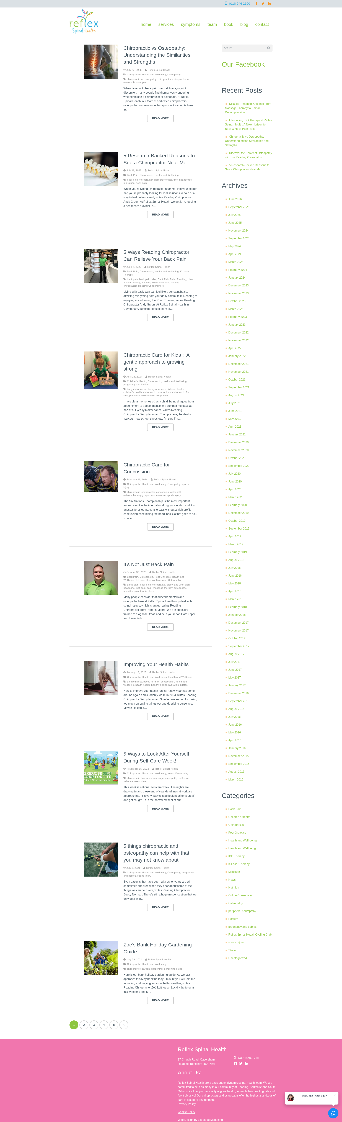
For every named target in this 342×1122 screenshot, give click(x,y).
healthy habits (159, 684)
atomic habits (134, 681)
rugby (140, 495)
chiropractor (164, 79)
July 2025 (234, 214)
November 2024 (238, 230)
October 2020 (236, 457)
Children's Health (136, 381)
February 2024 (237, 269)
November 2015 (238, 756)
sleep (144, 781)
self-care (184, 778)
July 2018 (234, 567)
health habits (142, 684)
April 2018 (234, 591)
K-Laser (146, 282)
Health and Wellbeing (154, 74)
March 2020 (235, 497)
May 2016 (234, 732)
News (170, 773)
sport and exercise (155, 495)
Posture (233, 918)
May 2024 (234, 246)
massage (158, 778)
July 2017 (234, 661)
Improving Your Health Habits (156, 664)
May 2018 (234, 583)
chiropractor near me (166, 179)
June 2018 (235, 575)
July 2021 (234, 403)
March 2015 (235, 779)
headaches (185, 179)
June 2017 (235, 669)
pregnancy (162, 395)
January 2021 (237, 434)
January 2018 (237, 614)
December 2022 (238, 332)
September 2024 (238, 238)
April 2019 (234, 536)
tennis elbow (147, 591)
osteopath (141, 82)
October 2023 (236, 301)
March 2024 (235, 261)
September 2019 (238, 528)
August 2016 (236, 708)
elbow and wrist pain (178, 584)
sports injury (174, 495)
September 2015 (238, 763)
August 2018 (236, 559)
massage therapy (162, 587)
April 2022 (234, 348)
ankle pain (133, 584)
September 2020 (238, 465)
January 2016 (237, 748)
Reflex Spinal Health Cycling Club (250, 934)
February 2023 (237, 316)
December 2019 (238, 512)
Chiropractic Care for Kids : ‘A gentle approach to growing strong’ (156, 362)
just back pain (144, 587)
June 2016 (235, 724)
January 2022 (237, 356)
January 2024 (237, 277)
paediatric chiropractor (141, 395)
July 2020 (234, 473)
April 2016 (234, 740)
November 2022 (238, 340)
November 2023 (238, 293)
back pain (132, 179)
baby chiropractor (137, 389)
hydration (173, 684)
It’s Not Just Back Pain (148, 564)
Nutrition (233, 887)
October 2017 (236, 638)
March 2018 (235, 599)
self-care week (131, 781)
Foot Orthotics (163, 576)
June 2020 (235, 481)
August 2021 (236, 395)
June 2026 (235, 199)
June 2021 (235, 410)
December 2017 (238, 622)
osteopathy (129, 495)
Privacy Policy (187, 1104)
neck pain (141, 182)
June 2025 (235, 222)
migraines (128, 182)
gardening (157, 968)
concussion (162, 492)
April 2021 (234, 426)
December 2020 (238, 442)
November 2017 (238, 630)
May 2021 (234, 418)
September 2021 (238, 387)
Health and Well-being (154, 677)
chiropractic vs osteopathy (141, 79)
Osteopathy (173, 74)
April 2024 (234, 254)
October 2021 (236, 379)
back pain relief (147, 279)
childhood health (174, 389)
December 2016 (238, 693)
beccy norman (156, 389)
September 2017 (238, 646)
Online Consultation (240, 895)
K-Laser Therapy (145, 580)
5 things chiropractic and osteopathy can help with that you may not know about (156, 853)
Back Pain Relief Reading (172, 279)
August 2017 (236, 654)
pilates (184, 684)
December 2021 (238, 363)
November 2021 (238, 371)
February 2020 (237, 505)
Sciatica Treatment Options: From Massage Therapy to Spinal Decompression (248, 108)
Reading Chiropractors (151, 285)
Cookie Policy (186, 1111)
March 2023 (235, 308)
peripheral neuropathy (242, 911)
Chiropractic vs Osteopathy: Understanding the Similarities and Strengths (156, 55)
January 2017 (237, 685)
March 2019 (235, 544)
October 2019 (236, 520)
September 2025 (238, 207)
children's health (132, 392)
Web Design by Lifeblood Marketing (200, 1119)
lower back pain (160, 282)
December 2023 (238, 285)
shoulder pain (131, 591)
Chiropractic (134, 74)
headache (129, 587)
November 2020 (238, 450)
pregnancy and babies (136, 384)
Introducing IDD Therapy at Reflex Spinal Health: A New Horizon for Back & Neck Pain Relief (248, 124)
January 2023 (237, 324)
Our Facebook (243, 64)
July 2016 (234, 716)
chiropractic (133, 492)
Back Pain (132, 175)
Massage (161, 580)
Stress (232, 950)
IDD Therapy (236, 856)
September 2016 (238, 701)
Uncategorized (237, 958)
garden (146, 968)
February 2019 (237, 552)
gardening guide (173, 968)
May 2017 (234, 677)
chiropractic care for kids (157, 392)
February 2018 (237, 607)
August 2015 (236, 771)
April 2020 (234, 489)
